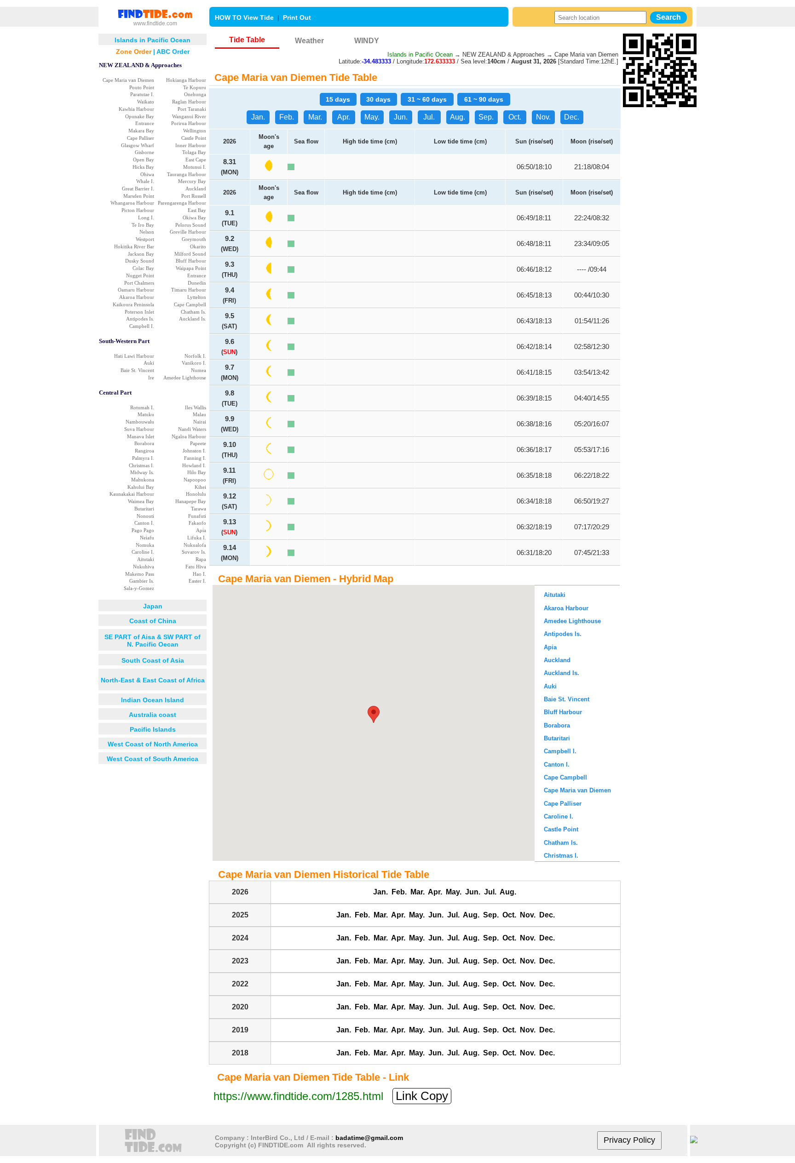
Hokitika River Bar (134, 246)
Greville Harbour (188, 232)
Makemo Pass (139, 574)
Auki (149, 363)
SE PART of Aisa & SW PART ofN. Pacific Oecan (152, 640)
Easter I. (197, 581)
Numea (198, 370)
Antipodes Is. (140, 318)
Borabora (144, 443)
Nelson (146, 232)
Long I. (146, 217)
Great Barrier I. (138, 188)
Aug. (457, 117)
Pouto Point (141, 87)
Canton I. (144, 523)
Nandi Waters (192, 429)
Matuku (146, 414)
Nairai (199, 421)
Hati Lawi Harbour (134, 356)
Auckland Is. (192, 318)
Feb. (286, 117)
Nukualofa (195, 545)
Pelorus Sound (190, 225)
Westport (145, 239)
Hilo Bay (196, 472)
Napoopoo (195, 479)
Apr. (343, 117)
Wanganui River (189, 116)
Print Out (297, 17)
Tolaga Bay (194, 152)
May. (372, 117)
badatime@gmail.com (369, 1137)
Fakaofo (197, 523)
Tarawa (198, 508)
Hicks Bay (143, 167)
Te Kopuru (194, 87)
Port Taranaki (192, 109)
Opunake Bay (139, 116)
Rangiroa (144, 450)
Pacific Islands (153, 729)
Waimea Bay (141, 501)
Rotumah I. (142, 407)
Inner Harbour (190, 145)
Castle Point (193, 138)
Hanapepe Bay (190, 501)
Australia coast (152, 714)
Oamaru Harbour (136, 289)
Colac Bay (143, 268)
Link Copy (422, 1096)
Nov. (543, 117)
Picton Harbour (137, 210)
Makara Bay (141, 130)
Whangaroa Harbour (132, 203)
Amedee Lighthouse (184, 377)
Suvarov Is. (194, 552)
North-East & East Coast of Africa (153, 680)
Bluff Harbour (191, 261)
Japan (152, 606)
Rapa (201, 559)
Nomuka (145, 545)
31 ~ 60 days (427, 99)
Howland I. (194, 465)
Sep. (486, 117)
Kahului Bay (140, 487)
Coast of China (152, 620)
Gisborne (144, 152)
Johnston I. (194, 450)
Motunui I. (194, 167)
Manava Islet (140, 436)
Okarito (198, 246)
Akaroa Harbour (136, 297)
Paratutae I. (142, 94)
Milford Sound (190, 254)
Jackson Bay (141, 254)
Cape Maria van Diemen (128, 80)
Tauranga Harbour (186, 174)
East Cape (195, 159)
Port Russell (193, 196)
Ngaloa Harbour (189, 436)
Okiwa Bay (194, 217)
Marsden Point (138, 196)
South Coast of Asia (152, 660)
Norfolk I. (195, 356)
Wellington (194, 130)
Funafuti (197, 516)
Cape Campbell (190, 304)
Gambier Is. (141, 581)
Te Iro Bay (143, 225)
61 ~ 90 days (483, 99)
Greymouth (194, 239)
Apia (201, 530)
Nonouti (145, 516)
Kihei (200, 487)
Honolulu (196, 494)
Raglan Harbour (189, 101)
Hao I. (199, 574)
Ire (151, 377)
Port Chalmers (139, 283)
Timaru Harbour (188, 289)
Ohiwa (147, 174)
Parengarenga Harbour (182, 203)
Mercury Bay (192, 181)
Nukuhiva (143, 566)
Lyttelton (196, 297)
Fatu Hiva (195, 566)
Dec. (571, 117)
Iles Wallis (195, 407)
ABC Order (173, 51)
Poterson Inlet (139, 312)
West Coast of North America (153, 744)
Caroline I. (143, 552)
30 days (378, 99)
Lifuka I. (196, 537)
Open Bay (143, 159)
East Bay (197, 210)
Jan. (258, 117)
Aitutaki (145, 559)
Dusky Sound (139, 261)
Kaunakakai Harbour (131, 494)
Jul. (429, 117)
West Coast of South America (152, 758)
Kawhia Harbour (136, 109)
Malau (199, 414)
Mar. (315, 117)
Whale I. (145, 181)
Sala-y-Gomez (139, 588)
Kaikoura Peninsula (133, 304)
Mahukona (142, 479)
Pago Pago (143, 530)
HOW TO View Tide (244, 17)
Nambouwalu (140, 421)
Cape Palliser (140, 138)
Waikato (145, 101)
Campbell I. (141, 326)
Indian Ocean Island (152, 700)
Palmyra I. (143, 458)
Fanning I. (195, 458)
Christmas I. (141, 465)
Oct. (514, 117)
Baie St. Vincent (137, 370)
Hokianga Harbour (186, 80)
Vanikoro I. (194, 363)
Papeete (198, 443)
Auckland (195, 188)
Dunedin (197, 283)
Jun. (401, 117)
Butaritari (144, 508)
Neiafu (147, 537)
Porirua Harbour (188, 123)
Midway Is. (142, 472)
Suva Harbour (139, 429)
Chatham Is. (193, 312)
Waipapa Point (191, 268)
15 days (338, 99)
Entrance (144, 123)
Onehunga (195, 94)
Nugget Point (140, 275)
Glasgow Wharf (137, 145)
